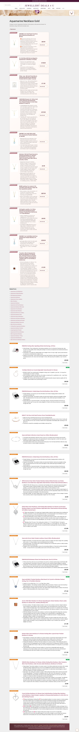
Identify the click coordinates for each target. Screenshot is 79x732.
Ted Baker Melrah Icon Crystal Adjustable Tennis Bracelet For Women (40, 370)
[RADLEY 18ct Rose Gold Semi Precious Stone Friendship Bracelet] (16, 419)
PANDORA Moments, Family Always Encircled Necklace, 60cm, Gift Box (40, 391)
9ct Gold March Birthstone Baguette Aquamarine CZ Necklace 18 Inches (28, 59)
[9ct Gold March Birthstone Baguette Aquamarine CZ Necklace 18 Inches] (14, 64)
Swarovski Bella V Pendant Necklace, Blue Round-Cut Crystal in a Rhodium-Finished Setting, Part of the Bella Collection (43, 580)
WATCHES (58, 8)
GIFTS (49, 8)
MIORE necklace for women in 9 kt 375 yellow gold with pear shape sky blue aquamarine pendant (28, 188)
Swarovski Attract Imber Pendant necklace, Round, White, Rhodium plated (41, 538)
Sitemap (40, 725)
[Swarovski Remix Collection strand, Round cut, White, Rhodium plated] (16, 439)
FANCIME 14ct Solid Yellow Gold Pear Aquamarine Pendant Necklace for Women (28, 135)
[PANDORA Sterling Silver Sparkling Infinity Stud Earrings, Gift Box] (16, 350)
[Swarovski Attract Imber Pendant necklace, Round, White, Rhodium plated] (16, 542)
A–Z (63, 8)
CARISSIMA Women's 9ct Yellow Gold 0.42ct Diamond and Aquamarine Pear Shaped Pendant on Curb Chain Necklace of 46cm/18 (28, 101)
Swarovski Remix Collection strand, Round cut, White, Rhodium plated (40, 435)
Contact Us (36, 725)
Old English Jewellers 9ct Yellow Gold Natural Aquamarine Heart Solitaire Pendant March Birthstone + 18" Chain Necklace (28, 211)
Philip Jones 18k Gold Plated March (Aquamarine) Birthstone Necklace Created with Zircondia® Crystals (28, 77)
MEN (53, 8)
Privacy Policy (45, 725)
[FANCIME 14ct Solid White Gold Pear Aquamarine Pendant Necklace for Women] (14, 242)
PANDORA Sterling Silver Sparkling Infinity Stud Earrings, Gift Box (38, 346)
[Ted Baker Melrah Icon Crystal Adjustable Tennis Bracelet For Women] (16, 374)
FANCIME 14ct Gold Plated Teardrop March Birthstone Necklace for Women (28, 35)
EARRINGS (29, 8)
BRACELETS (36, 8)
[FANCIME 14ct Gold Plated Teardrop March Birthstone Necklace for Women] (14, 43)
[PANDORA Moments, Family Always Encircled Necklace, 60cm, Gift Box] (16, 395)
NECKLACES (22, 8)
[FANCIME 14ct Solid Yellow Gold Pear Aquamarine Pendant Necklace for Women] (14, 141)
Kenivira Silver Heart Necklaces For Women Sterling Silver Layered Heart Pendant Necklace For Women (43, 634)
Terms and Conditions (53, 725)
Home (32, 725)
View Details (42, 44)
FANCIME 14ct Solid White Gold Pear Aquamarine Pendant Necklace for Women (28, 238)
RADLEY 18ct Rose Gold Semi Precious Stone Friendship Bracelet (38, 415)
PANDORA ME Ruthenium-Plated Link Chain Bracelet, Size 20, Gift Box (39, 559)
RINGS (16, 8)
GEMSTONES (43, 8)
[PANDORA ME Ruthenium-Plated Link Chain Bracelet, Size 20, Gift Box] (16, 564)
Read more (13, 29)
